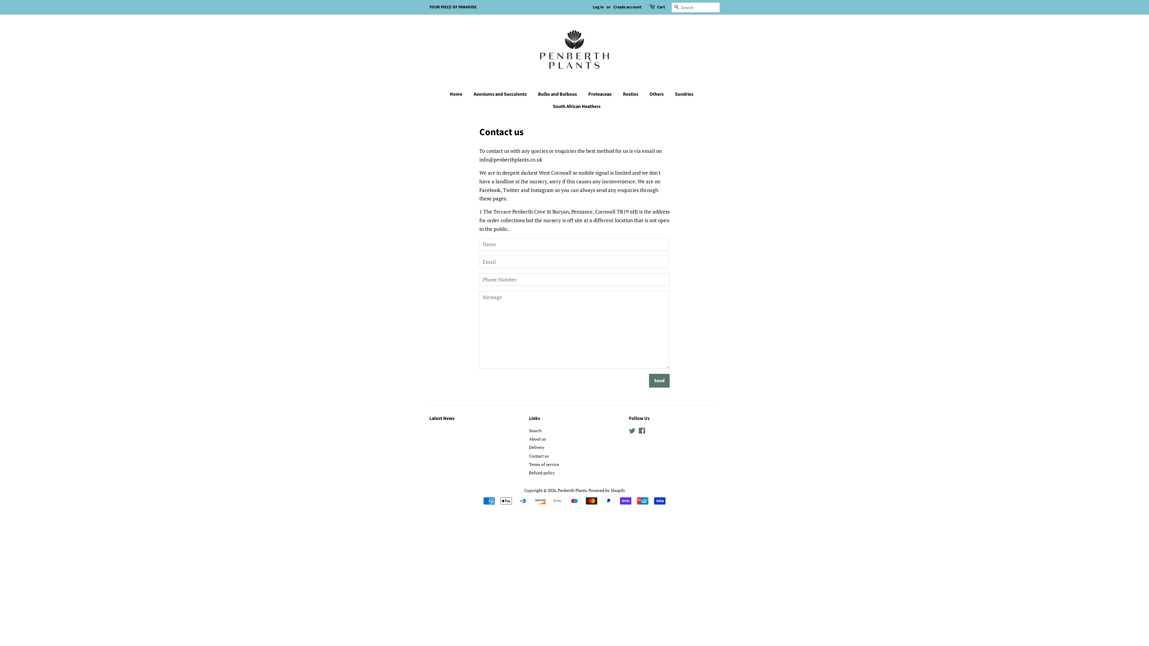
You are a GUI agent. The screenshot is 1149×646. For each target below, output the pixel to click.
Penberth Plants (572, 490)
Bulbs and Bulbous (557, 94)
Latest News (442, 418)
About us (537, 439)
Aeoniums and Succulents (500, 94)
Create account (627, 7)
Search (535, 430)
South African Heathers (577, 106)
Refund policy (542, 473)
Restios (630, 94)
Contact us (539, 456)
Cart (661, 7)
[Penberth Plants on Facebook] (642, 432)
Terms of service (544, 464)
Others (657, 94)
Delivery (536, 447)
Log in (598, 7)
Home (456, 94)
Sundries (684, 94)
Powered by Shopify (607, 490)
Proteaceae (600, 94)
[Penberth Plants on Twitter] (632, 432)
